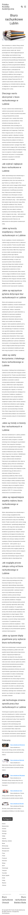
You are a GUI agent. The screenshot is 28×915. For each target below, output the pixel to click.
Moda (3, 843)
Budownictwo (5, 826)
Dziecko (4, 828)
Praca (3, 853)
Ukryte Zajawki (5, 875)
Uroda (3, 878)
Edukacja (4, 831)
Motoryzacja (5, 846)
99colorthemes (6, 913)
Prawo (3, 855)
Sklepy (3, 863)
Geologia (4, 833)
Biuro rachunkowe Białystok (17, 760)
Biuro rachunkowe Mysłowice (17, 745)
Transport (4, 870)
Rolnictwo (4, 860)
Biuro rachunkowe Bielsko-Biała (20, 900)
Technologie (5, 868)
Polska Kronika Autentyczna (8, 6)
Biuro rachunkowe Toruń (16, 790)
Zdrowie (4, 885)
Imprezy (4, 838)
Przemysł (4, 858)
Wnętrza (4, 883)
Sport (3, 865)
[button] (22, 7)
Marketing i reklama (7, 841)
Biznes (4, 823)
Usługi (3, 880)
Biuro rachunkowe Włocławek (17, 775)
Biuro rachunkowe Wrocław (17, 803)
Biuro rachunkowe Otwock (7, 900)
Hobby (3, 836)
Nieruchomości (5, 848)
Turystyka (4, 873)
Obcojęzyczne (5, 850)
